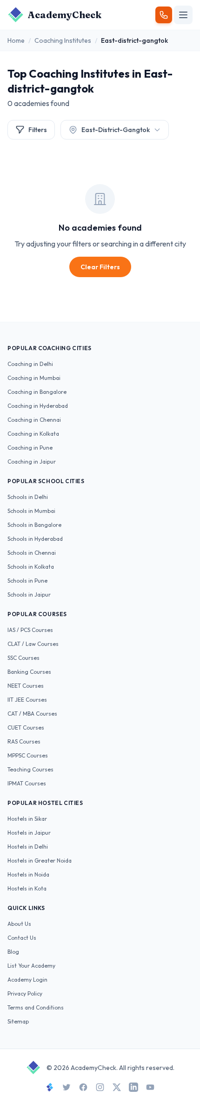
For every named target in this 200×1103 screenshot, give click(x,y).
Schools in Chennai (31, 552)
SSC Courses (23, 657)
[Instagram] (100, 1087)
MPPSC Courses (27, 755)
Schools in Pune (27, 580)
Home (16, 40)
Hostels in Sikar (27, 818)
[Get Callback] (163, 15)
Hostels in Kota (27, 888)
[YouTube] (150, 1087)
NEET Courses (25, 685)
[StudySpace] (49, 1087)
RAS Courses (23, 741)
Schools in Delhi (27, 496)
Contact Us (21, 937)
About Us (19, 923)
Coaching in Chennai (34, 419)
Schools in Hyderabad (35, 538)
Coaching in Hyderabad (37, 405)
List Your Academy (31, 965)
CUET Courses (25, 727)
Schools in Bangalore (34, 524)
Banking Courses (29, 671)
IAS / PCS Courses (30, 629)
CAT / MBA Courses (32, 713)
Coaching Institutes (62, 40)
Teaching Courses (30, 769)
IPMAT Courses (26, 783)
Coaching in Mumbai (33, 377)
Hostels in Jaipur (29, 832)
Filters (37, 130)
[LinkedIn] (133, 1087)
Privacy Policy (24, 993)
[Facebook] (83, 1087)
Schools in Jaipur (29, 594)
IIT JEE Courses (27, 699)
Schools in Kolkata (30, 566)
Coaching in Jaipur (31, 461)
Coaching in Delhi (30, 363)
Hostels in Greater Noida (39, 860)
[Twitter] (66, 1087)
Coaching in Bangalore (37, 391)
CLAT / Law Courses (33, 643)
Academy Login (27, 979)
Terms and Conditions (35, 1007)
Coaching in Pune (30, 447)
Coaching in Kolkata (33, 433)
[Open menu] (183, 15)
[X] (116, 1087)
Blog (13, 951)
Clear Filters (100, 267)
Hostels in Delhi (27, 846)
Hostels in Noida (28, 874)
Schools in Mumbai (31, 510)
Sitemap (18, 1021)
